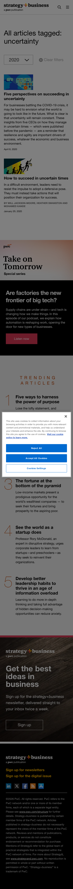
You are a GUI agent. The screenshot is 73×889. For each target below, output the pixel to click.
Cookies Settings (36, 468)
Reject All (36, 448)
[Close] (66, 416)
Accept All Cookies (36, 458)
